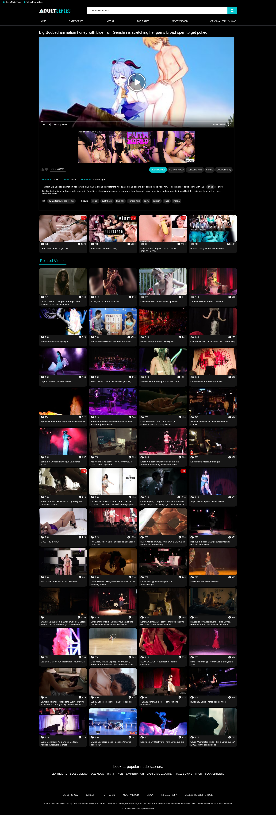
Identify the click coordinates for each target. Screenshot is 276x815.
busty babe (107, 201)
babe (167, 201)
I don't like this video (46, 169)
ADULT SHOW (70, 795)
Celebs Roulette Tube (199, 795)
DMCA (150, 795)
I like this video (42, 169)
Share (209, 170)
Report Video (176, 170)
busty (146, 201)
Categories (76, 21)
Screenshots (195, 170)
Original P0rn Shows (223, 21)
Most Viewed (180, 21)
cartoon (156, 201)
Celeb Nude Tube (13, 2)
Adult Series (132, 809)
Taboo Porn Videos (34, 2)
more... (176, 201)
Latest (110, 21)
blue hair (120, 201)
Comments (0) (224, 170)
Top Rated (143, 21)
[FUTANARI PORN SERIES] (136, 147)
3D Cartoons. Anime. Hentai (61, 201)
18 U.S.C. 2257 (169, 795)
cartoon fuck (134, 201)
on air (210, 187)
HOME (43, 21)
